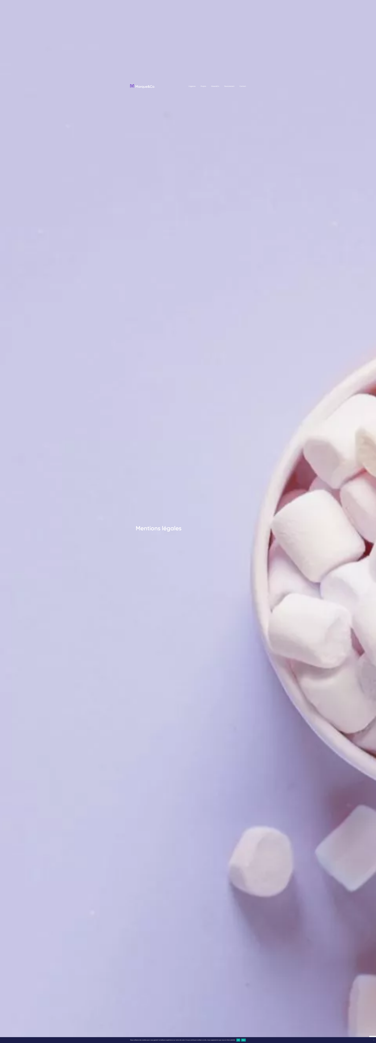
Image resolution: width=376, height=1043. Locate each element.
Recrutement (229, 86)
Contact (243, 86)
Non (243, 1040)
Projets (203, 86)
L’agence (192, 86)
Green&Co (215, 86)
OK (238, 1040)
